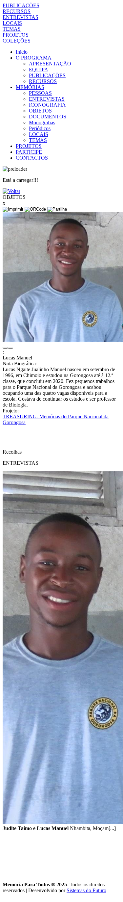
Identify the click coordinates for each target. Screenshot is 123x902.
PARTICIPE (29, 152)
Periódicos (40, 128)
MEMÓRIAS (30, 87)
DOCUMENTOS (47, 116)
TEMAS (12, 29)
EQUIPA (38, 69)
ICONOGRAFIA (47, 105)
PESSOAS (40, 93)
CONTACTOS (32, 158)
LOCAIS (12, 23)
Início (22, 52)
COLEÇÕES (17, 40)
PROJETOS (16, 35)
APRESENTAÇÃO (50, 63)
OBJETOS (40, 110)
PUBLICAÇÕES (21, 5)
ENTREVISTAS (20, 17)
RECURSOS (17, 11)
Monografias (42, 122)
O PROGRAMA (33, 58)
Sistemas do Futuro (86, 890)
